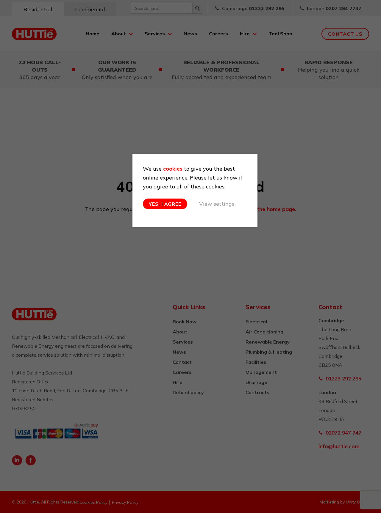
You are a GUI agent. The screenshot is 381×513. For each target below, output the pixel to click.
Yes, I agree (165, 204)
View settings (216, 203)
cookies (172, 168)
